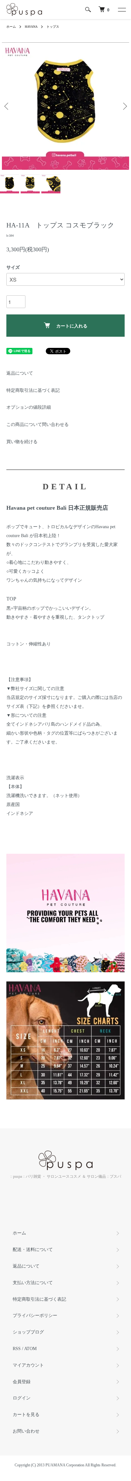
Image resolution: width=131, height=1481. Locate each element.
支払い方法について (33, 1282)
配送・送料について (33, 1249)
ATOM (30, 1348)
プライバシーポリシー (35, 1315)
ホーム (11, 26)
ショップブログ (28, 1332)
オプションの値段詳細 (28, 407)
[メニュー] (121, 9)
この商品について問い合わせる (37, 424)
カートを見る (26, 1414)
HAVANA (31, 26)
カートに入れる (71, 325)
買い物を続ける (22, 441)
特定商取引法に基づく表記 (33, 390)
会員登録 (22, 1381)
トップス (52, 26)
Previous (7, 106)
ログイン (22, 1398)
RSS (17, 1348)
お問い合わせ (26, 1431)
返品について (19, 373)
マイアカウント (28, 1365)
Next (124, 106)
